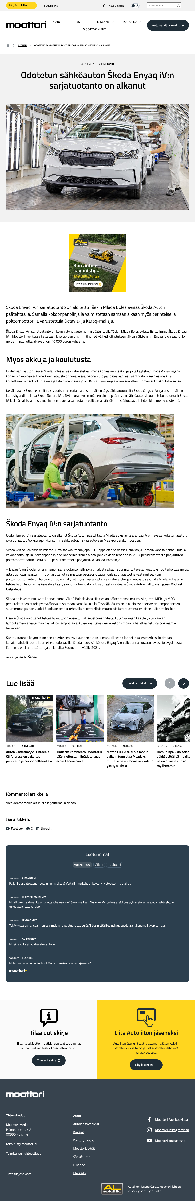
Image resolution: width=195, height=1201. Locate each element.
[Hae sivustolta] (178, 5)
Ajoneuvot (106, 64)
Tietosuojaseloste (19, 1173)
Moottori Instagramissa (172, 1130)
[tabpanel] (97, 923)
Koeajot (78, 1132)
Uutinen (22, 45)
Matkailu (79, 1173)
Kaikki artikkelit (138, 683)
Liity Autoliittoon (19, 5)
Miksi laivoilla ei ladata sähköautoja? (32, 944)
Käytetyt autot (83, 1140)
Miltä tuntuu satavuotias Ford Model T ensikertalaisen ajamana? (50, 963)
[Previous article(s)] (170, 683)
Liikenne (177, 746)
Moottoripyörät (84, 1148)
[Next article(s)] (183, 683)
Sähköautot (81, 1156)
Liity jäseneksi (144, 1065)
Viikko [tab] (99, 864)
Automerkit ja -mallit (166, 25)
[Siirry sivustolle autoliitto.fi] (112, 1189)
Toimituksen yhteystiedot (24, 1153)
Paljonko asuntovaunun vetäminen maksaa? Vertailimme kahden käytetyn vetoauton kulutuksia (70, 883)
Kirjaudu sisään (115, 6)
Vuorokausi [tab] (82, 864)
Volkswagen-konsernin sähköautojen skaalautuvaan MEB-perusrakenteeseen (84, 540)
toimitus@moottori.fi (21, 1143)
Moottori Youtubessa (170, 1140)
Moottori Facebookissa (171, 1119)
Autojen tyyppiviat (86, 1123)
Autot (77, 1115)
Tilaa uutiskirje (50, 6)
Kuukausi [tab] (114, 864)
